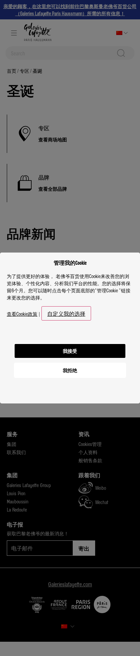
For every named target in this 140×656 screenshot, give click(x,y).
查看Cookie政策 (22, 314)
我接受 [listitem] (70, 351)
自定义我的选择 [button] (66, 313)
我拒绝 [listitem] (70, 370)
